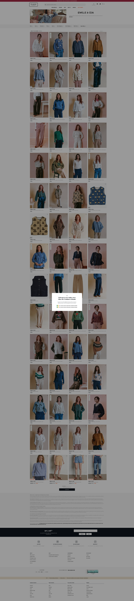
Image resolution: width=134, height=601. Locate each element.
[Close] (81, 293)
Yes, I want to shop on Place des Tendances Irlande (68, 305)
